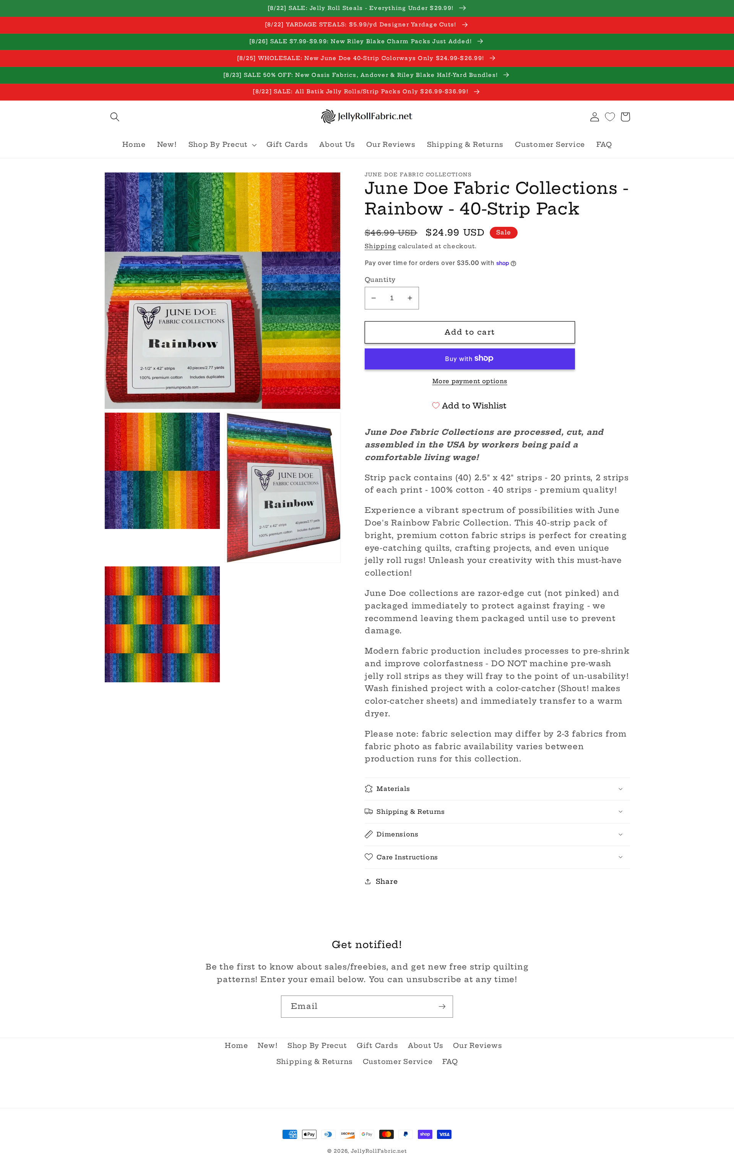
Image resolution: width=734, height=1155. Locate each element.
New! (268, 1045)
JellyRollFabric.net (379, 1151)
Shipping (380, 245)
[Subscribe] (442, 1007)
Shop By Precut (317, 1045)
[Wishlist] (610, 116)
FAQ (450, 1061)
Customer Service (398, 1061)
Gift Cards (377, 1045)
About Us (425, 1045)
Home (236, 1045)
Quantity (380, 279)
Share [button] (387, 881)
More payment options (470, 380)
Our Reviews (477, 1045)
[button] (114, 116)
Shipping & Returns (314, 1061)
